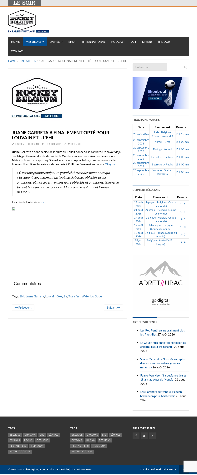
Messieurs (33, 41)
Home (15, 41)
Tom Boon (37, 446)
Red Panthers (18, 446)
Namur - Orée (162, 141)
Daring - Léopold (162, 149)
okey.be (62, 296)
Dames (55, 41)
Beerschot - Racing (162, 164)
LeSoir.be (64, 469)
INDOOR (164, 41)
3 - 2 (182, 234)
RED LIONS (42, 440)
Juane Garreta (35, 296)
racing (28, 440)
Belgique (15, 434)
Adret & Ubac (169, 469)
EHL (71, 41)
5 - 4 (182, 242)
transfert (74, 296)
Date (141, 127)
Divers (147, 41)
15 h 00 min (182, 141)
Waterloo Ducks (92, 296)
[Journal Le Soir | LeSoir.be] (24, 3)
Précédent (25, 307)
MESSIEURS (28, 61)
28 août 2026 (141, 134)
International (93, 41)
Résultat (182, 127)
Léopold (53, 434)
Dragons (30, 434)
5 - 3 (182, 219)
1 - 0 (182, 227)
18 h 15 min (182, 134)
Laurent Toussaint (27, 144)
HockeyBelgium (30, 469)
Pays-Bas (15, 440)
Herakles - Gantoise (162, 157)
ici (42, 202)
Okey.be (110, 164)
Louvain (50, 296)
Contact (18, 51)
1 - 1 (182, 204)
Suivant (112, 307)
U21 (133, 41)
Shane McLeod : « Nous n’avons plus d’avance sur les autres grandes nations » (162, 363)
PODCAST (118, 41)
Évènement (162, 127)
